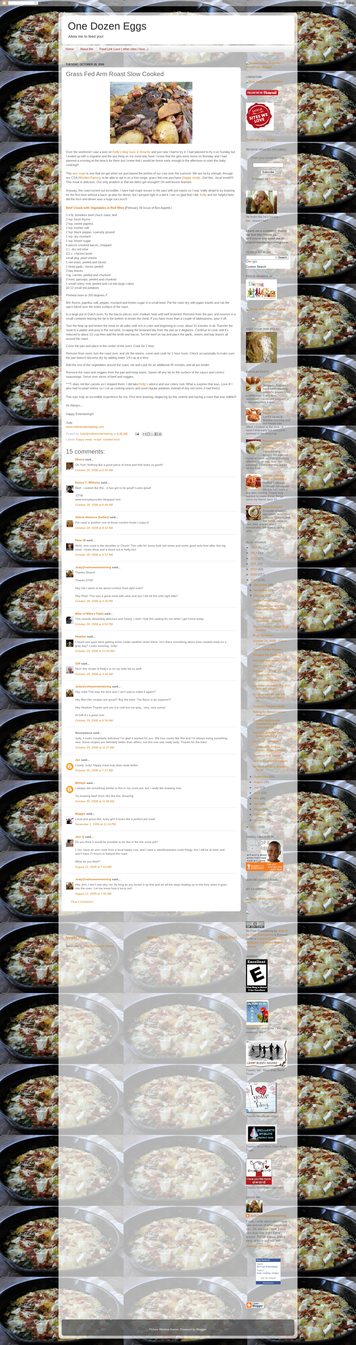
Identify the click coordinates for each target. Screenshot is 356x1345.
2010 (254, 569)
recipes (275, 1273)
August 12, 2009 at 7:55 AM (93, 893)
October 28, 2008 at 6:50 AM (94, 470)
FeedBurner (277, 178)
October (259, 595)
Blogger (201, 1329)
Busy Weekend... (264, 635)
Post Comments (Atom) (99, 946)
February (260, 814)
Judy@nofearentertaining (93, 567)
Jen (77, 759)
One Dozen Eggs (107, 26)
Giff (77, 663)
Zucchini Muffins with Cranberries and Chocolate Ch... (266, 724)
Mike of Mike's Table (89, 613)
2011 (254, 563)
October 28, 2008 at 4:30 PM (94, 601)
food (259, 1273)
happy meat (84, 439)
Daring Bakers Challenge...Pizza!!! (267, 619)
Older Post (227, 937)
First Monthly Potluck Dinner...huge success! (269, 748)
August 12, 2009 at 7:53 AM (93, 866)
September (261, 776)
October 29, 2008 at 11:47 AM (94, 747)
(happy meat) (191, 177)
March (258, 809)
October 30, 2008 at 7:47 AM (94, 770)
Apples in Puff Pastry (266, 755)
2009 (254, 574)
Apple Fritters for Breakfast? (274, 411)
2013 (254, 552)
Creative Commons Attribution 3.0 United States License (264, 942)
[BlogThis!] (148, 434)
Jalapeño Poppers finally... (270, 706)
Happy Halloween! (265, 600)
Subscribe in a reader (261, 139)
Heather (80, 636)
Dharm (79, 459)
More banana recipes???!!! (270, 660)
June (257, 792)
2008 (254, 580)
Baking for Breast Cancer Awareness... (269, 713)
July (257, 787)
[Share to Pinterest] (160, 434)
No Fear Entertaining (267, 1266)
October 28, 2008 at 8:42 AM (94, 528)
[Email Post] (137, 433)
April (257, 803)
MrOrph (80, 783)
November (261, 590)
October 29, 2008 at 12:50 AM (95, 651)
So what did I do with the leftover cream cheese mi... (269, 698)
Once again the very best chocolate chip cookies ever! (269, 609)
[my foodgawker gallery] (268, 319)
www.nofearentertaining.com (85, 426)
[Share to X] (152, 434)
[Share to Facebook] (156, 434)
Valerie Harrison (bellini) (92, 517)
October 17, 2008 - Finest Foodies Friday (270, 673)
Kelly (203, 195)
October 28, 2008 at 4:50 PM (94, 624)
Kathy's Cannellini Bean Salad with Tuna (268, 734)
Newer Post (76, 937)
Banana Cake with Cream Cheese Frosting (275, 444)
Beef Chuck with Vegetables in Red (91, 207)
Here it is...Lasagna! (266, 741)
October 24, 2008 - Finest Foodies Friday (270, 642)
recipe (97, 439)
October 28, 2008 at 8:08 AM (94, 504)
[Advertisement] (151, 923)
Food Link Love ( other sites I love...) (124, 49)
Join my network (268, 1278)
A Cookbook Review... (267, 680)
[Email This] (144, 434)
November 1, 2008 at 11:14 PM (95, 824)
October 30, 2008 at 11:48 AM (94, 801)
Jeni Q (79, 836)
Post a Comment (82, 901)
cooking (266, 1273)
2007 (254, 826)
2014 (254, 547)
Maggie (80, 813)
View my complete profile (262, 1246)
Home (70, 49)
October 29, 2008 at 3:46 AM (94, 674)
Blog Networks (268, 1283)
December (261, 584)
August (259, 782)
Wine (120, 207)
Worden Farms (89, 177)
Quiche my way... (264, 665)
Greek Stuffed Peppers (268, 649)
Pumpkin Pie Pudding (267, 655)
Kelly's (143, 384)
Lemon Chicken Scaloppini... (271, 761)
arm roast (79, 173)
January (259, 820)
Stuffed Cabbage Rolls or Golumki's (274, 477)
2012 (254, 558)
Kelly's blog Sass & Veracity (131, 152)
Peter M (80, 540)
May (257, 798)
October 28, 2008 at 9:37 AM (94, 554)
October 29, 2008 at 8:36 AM (94, 720)
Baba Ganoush (272, 506)
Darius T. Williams (87, 482)
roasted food (111, 439)
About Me (86, 49)
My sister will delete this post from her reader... (271, 687)
